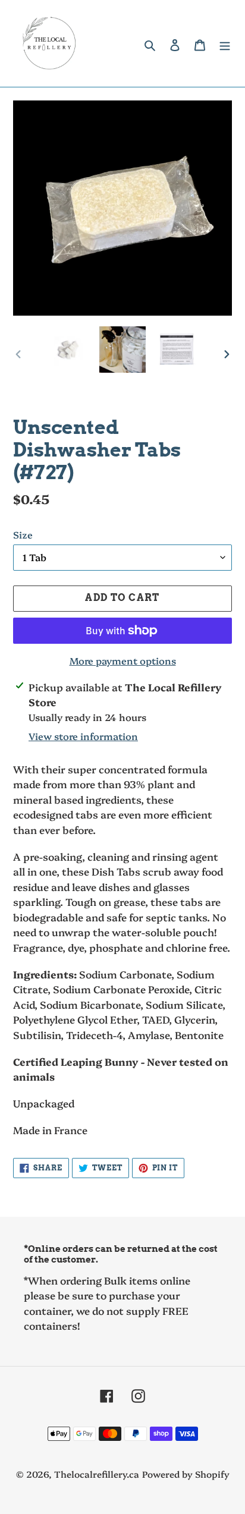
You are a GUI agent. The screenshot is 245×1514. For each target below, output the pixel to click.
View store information (83, 735)
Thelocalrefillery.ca (96, 1474)
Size (23, 534)
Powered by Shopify (186, 1474)
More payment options (123, 660)
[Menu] (224, 44)
